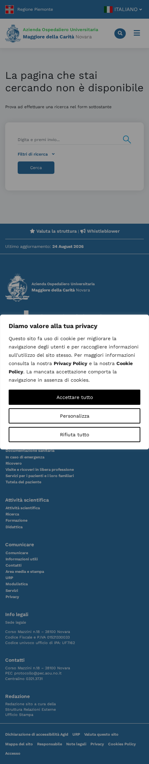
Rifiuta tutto (74, 434)
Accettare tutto (74, 397)
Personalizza (74, 416)
